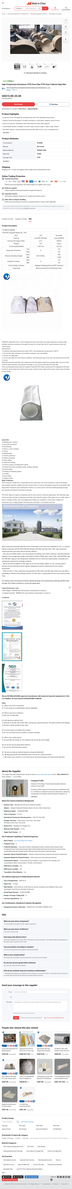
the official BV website (45, 774)
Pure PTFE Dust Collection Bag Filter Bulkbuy (30, 1169)
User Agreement (46, 1184)
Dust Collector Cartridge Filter (35, 1151)
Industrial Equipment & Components (17, 14)
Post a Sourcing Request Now (54, 1018)
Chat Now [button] (54, 104)
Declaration (56, 1184)
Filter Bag (4, 1125)
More (3, 1172)
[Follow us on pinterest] (69, 1177)
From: (10, 992)
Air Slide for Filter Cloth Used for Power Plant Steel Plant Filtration (62, 1051)
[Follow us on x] (61, 1177)
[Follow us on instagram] (63, 1177)
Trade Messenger (32, 1177)
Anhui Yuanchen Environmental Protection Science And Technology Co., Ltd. (28, 87)
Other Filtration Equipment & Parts (13, 1146)
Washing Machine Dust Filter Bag (12, 1151)
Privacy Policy (64, 1184)
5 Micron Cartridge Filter (54, 1151)
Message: (9, 1002)
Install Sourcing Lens (11, 1180)
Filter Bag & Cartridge (55, 14)
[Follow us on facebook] (58, 1177)
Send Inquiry (18, 104)
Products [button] (19, 8)
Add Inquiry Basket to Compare (36, 73)
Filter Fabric (39, 1125)
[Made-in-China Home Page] (36, 3)
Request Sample (33, 108)
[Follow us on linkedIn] (51, 1180)
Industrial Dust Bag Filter (55, 1164)
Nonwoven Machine (42, 1129)
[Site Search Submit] (45, 8)
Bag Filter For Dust (8, 1164)
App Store (6, 1177)
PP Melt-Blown (57, 1129)
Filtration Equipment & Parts (38, 14)
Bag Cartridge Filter (23, 1164)
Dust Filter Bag (19, 840)
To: (11, 997)
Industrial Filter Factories (27, 1160)
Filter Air (58, 1160)
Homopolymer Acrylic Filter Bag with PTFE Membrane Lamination (44, 1078)
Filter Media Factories (9, 1160)
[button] (3, 3)
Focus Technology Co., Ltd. (23, 1184)
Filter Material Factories (45, 1160)
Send (16, 1018)
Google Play (18, 1177)
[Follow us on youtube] (66, 1177)
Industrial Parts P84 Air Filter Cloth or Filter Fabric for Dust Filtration (26, 1051)
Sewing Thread (6, 1129)
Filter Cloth (56, 1125)
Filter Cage (22, 1125)
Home (3, 14)
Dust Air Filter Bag (38, 1164)
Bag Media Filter (8, 1169)
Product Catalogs (28, 1122)
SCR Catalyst (28, 840)
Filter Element (41, 1146)
